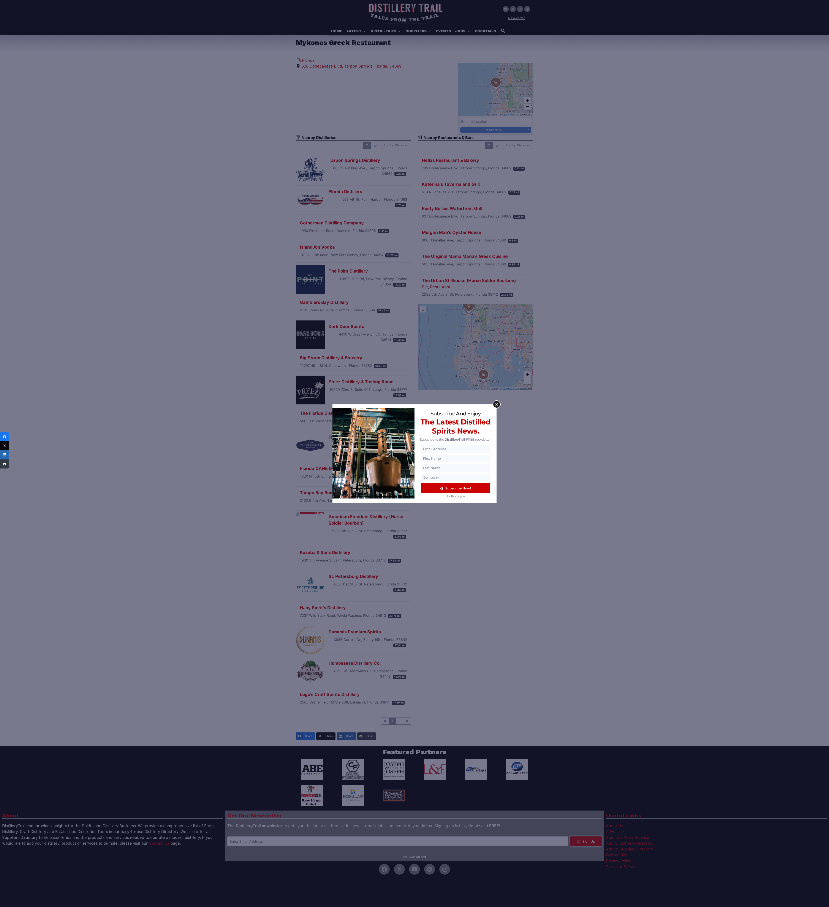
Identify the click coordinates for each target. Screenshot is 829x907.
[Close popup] (496, 404)
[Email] (4, 463)
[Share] (4, 436)
